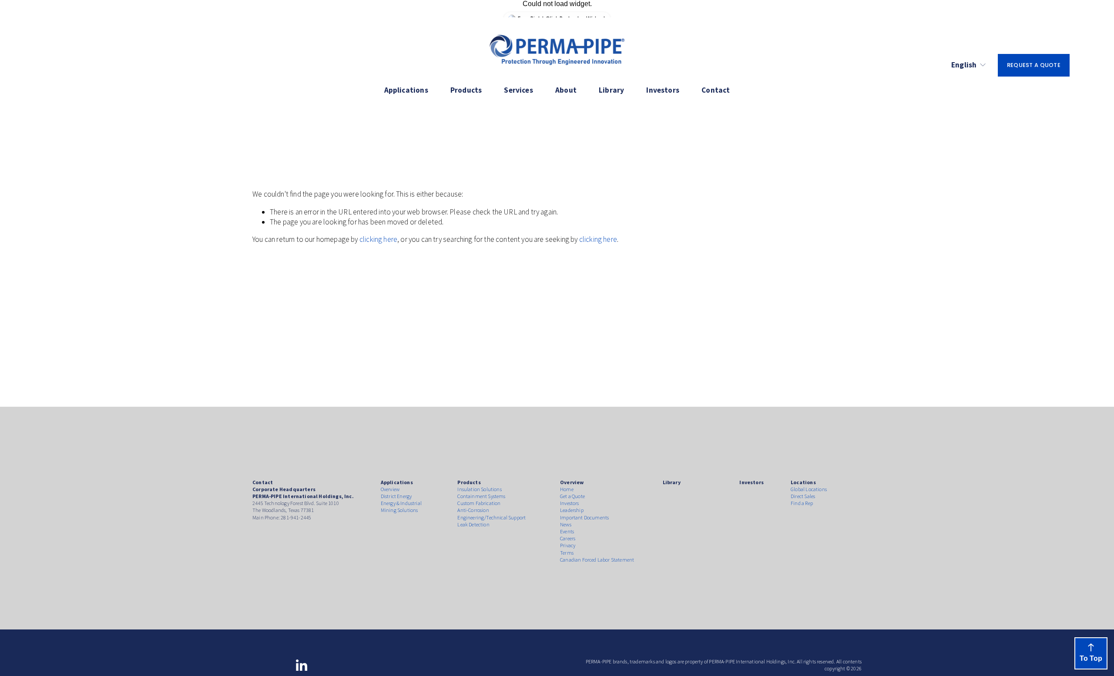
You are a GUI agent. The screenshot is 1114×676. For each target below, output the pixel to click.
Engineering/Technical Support (491, 517)
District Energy (396, 496)
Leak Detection (473, 524)
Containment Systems (481, 496)
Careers (567, 538)
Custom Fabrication (478, 503)
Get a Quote (572, 496)
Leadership (572, 510)
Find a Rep (802, 503)
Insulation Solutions (479, 489)
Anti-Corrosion (473, 510)
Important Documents (584, 517)
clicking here (378, 239)
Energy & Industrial (401, 503)
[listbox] (968, 65)
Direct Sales (803, 496)
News (565, 524)
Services (518, 90)
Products (466, 90)
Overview (390, 489)
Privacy (567, 545)
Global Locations (809, 489)
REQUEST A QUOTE (1033, 65)
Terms (567, 552)
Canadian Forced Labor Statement (597, 559)
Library (611, 90)
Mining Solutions (399, 510)
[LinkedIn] (301, 666)
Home (567, 489)
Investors (662, 90)
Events (567, 531)
